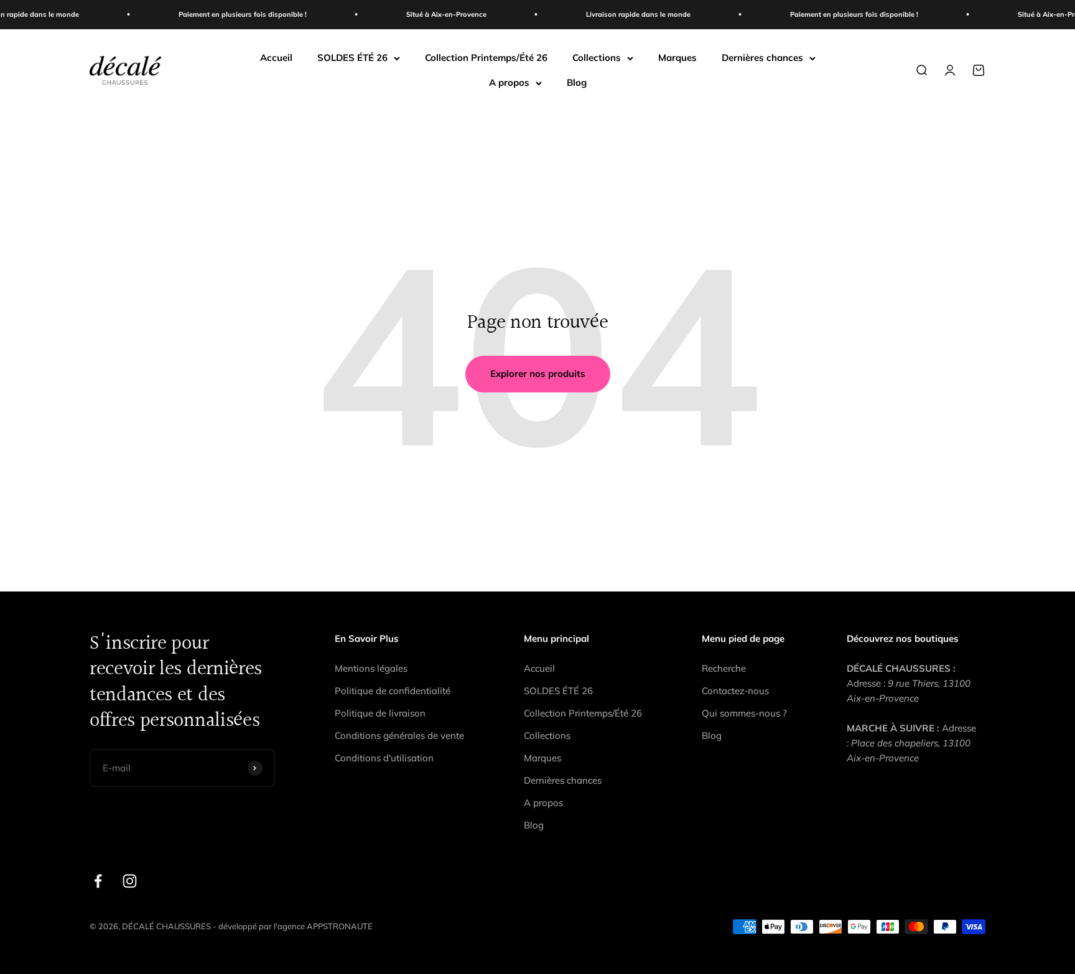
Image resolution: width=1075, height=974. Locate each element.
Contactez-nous (735, 691)
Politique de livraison (380, 713)
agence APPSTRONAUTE (325, 926)
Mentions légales (371, 668)
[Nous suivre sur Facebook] (98, 881)
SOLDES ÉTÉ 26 (352, 57)
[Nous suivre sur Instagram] (129, 881)
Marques (677, 57)
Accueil (276, 57)
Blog (577, 82)
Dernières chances (762, 57)
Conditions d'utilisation (384, 758)
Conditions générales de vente (399, 735)
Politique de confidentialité (392, 691)
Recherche (724, 668)
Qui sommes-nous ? (744, 713)
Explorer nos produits (537, 373)
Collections (596, 57)
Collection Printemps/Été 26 (486, 57)
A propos (509, 82)
